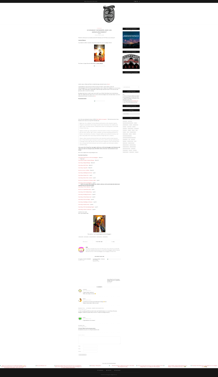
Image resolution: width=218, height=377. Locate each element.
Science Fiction (130, 141)
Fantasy (134, 126)
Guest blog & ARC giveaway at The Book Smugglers (88, 157)
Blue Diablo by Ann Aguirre (102, 119)
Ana (114, 241)
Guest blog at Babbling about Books (85, 172)
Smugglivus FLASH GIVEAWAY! (84, 259)
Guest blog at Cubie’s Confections (84, 209)
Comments (85, 241)
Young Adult (132, 152)
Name (79, 346)
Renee (84, 298)
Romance (124, 141)
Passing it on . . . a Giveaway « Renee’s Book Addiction (91, 308)
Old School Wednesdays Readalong (129, 137)
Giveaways (99, 28)
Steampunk (133, 148)
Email (79, 348)
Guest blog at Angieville (82, 167)
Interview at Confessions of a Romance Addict (87, 180)
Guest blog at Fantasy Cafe (83, 175)
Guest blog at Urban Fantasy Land (84, 196)
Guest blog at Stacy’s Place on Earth (85, 177)
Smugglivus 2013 (126, 146)
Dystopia (124, 126)
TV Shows (134, 150)
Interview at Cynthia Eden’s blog (84, 189)
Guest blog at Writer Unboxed (84, 186)
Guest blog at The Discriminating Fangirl (86, 206)
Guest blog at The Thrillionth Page (85, 191)
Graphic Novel (130, 128)
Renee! (108, 84)
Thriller (130, 150)
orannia (85, 289)
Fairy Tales (129, 126)
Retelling (133, 139)
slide (135, 141)
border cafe (81, 325)
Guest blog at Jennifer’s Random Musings (86, 160)
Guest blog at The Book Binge (84, 199)
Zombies (136, 152)
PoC (129, 139)
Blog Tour (130, 121)
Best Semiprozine (135, 100)
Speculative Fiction (126, 148)
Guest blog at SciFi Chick (83, 165)
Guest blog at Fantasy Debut (83, 204)
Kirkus (133, 130)
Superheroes (125, 150)
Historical (125, 130)
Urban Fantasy (125, 152)
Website (79, 351)
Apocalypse (125, 121)
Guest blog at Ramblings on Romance (85, 201)
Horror (129, 130)
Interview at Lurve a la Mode (83, 170)
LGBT (136, 130)
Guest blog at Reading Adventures (84, 194)
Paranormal (125, 139)
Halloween (136, 128)
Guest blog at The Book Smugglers (85, 182)
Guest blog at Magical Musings (84, 162)
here (95, 96)
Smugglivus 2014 (133, 146)
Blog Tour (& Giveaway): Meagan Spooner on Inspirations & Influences (113, 280)
